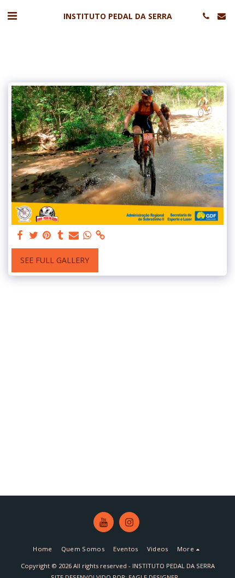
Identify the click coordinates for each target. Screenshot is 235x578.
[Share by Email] (74, 235)
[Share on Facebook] (20, 235)
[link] (100, 235)
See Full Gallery (54, 260)
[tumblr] (61, 235)
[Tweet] (34, 235)
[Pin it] (47, 235)
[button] (12, 15)
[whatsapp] (87, 235)
